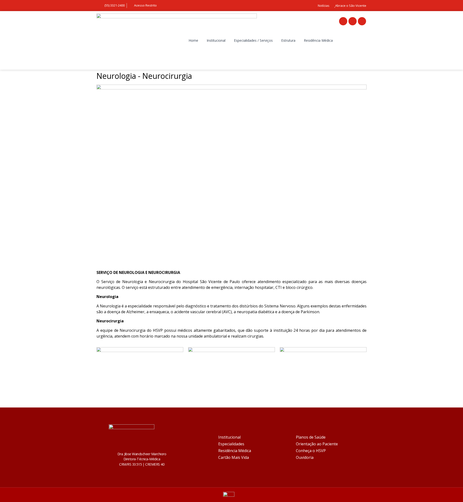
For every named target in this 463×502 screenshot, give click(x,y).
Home (193, 40)
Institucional (216, 40)
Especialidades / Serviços (253, 40)
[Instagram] (362, 21)
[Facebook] (343, 21)
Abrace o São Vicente (350, 5)
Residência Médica (318, 40)
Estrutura (288, 40)
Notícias (323, 5)
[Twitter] (352, 21)
